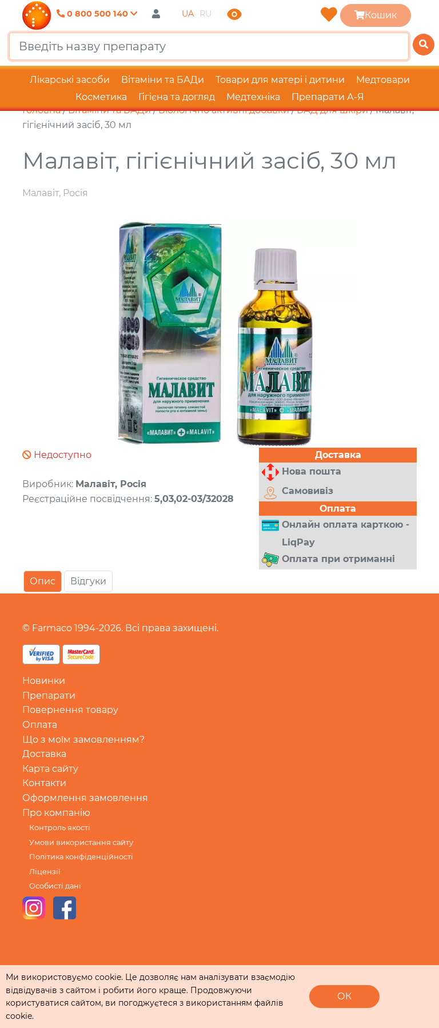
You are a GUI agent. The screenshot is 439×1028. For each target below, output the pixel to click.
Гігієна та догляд (176, 96)
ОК (344, 996)
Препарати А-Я (328, 96)
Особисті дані (55, 886)
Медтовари (383, 79)
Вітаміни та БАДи (162, 79)
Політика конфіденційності (81, 856)
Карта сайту (50, 768)
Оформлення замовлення (85, 797)
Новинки (43, 680)
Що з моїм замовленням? (83, 739)
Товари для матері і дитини (280, 79)
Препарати (48, 695)
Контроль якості (59, 827)
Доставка (44, 753)
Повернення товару (70, 709)
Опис (42, 581)
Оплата (39, 724)
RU (205, 14)
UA (188, 14)
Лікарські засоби (70, 79)
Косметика (101, 96)
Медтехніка (253, 96)
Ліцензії (44, 871)
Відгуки (88, 581)
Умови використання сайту (81, 842)
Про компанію (56, 812)
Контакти (44, 783)
